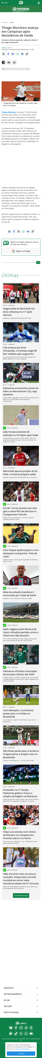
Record (8, 1006)
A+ (9, 62)
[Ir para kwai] (26, 1028)
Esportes (8, 988)
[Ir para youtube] (31, 1033)
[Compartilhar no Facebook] (8, 54)
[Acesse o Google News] (22, 54)
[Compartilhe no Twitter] (3, 54)
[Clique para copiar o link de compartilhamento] (27, 54)
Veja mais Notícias (21, 895)
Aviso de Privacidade (22, 1049)
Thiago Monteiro (9, 112)
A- (14, 62)
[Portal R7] (21, 2)
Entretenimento (13, 994)
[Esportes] (21, 8)
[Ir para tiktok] (16, 1033)
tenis (38, 262)
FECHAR (21, 1053)
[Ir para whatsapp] (26, 1033)
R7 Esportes (5, 22)
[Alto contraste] (3, 62)
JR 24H (7, 1000)
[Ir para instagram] (21, 1028)
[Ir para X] (21, 1033)
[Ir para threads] (31, 1028)
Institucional (11, 1012)
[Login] (39, 2)
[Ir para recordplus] (11, 1033)
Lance (11, 22)
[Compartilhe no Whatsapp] (17, 54)
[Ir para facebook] (16, 1028)
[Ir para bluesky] (11, 1028)
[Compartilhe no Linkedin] (13, 54)
